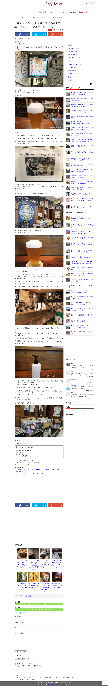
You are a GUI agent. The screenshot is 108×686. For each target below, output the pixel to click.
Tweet (44, 34)
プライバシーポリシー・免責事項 (25, 679)
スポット (52, 12)
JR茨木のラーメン (74, 74)
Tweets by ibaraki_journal (80, 411)
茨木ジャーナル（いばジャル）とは (33, 677)
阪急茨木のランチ (74, 54)
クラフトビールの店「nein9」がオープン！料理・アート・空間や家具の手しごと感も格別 (34, 565)
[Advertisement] (27, 490)
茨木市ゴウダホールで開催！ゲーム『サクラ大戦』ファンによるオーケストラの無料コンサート (82, 200)
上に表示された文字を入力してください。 (27, 658)
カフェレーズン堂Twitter (23, 456)
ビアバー (22, 596)
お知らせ (73, 12)
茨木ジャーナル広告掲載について (64, 677)
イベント (25, 12)
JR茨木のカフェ (73, 67)
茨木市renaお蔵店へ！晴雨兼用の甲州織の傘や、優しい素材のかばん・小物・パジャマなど (82, 152)
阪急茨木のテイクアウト (76, 48)
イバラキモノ (62, 12)
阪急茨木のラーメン (75, 58)
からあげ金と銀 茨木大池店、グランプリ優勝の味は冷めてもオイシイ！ (45, 587)
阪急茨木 (28, 596)
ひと (17, 12)
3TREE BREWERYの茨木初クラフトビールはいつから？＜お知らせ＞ (45, 564)
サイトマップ (90, 3)
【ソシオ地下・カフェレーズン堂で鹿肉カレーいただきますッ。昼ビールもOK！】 (39, 469)
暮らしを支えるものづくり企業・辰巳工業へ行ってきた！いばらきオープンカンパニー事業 (82, 226)
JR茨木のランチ (73, 70)
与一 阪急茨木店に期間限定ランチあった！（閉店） (57, 585)
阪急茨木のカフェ (74, 51)
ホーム (18, 677)
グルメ (33, 12)
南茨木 (70, 80)
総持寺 (70, 77)
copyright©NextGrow (53, 684)
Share (27, 34)
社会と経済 (42, 12)
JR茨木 (70, 61)
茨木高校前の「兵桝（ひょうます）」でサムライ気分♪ (22, 586)
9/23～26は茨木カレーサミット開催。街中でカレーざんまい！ (34, 586)
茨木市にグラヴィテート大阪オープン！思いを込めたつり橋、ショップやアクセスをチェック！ (82, 244)
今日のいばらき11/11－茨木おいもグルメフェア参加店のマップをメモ (57, 564)
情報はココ (83, 12)
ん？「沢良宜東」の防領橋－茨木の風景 (39, 609)
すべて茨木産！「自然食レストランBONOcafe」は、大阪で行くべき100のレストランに (82, 218)
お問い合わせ (49, 677)
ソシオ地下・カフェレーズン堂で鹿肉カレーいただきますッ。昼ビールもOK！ (22, 564)
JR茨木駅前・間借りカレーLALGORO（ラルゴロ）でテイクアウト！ (39, 604)
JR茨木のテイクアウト (75, 64)
